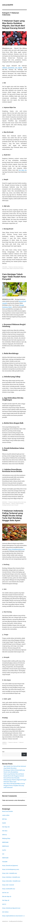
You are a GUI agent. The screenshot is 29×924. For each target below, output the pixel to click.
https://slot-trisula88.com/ (9, 873)
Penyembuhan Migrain (18, 268)
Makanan (13, 503)
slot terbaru (5, 912)
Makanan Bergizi (20, 503)
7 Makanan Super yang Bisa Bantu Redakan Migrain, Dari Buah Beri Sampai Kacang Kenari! (13, 24)
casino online (5, 815)
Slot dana (4, 830)
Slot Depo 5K (5, 900)
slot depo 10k (22, 170)
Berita (19, 502)
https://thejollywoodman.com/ (16, 549)
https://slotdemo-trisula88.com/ (11, 877)
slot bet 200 (5, 892)
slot (3, 854)
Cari (3, 751)
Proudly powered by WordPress (15, 921)
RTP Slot (4, 819)
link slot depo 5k (6, 896)
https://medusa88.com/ (8, 888)
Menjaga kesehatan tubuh (8, 505)
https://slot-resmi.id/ (8, 885)
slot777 (4, 904)
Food (22, 502)
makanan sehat (5, 268)
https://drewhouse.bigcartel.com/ (11, 908)
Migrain (11, 268)
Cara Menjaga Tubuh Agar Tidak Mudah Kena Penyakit (14, 276)
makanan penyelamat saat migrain (12, 67)
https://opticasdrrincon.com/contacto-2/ (13, 915)
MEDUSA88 (5, 842)
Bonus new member (7, 811)
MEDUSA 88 (5, 846)
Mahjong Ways (6, 838)
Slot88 (4, 823)
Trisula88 (4, 861)
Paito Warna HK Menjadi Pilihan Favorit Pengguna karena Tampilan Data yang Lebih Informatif (14, 785)
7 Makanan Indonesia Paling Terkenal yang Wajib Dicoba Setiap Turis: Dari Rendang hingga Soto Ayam (12, 516)
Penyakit (16, 505)
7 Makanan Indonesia (13, 267)
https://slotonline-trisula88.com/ (11, 881)
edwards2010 (7, 5)
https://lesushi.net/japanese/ (10, 865)
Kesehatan (20, 267)
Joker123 (4, 834)
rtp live (4, 850)
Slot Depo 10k (6, 827)
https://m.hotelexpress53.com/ (10, 869)
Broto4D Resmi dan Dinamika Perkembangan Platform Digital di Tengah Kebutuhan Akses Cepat (15, 779)
